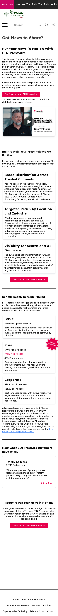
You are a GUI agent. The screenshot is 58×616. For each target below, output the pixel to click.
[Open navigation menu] (5, 25)
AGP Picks (7, 4)
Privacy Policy (37, 611)
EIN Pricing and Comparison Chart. (27, 430)
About (16, 599)
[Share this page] (54, 25)
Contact (51, 611)
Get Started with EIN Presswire (21, 94)
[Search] (40, 25)
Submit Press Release (18, 605)
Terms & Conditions (41, 605)
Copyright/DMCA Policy (15, 611)
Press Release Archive (33, 599)
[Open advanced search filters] (46, 25)
